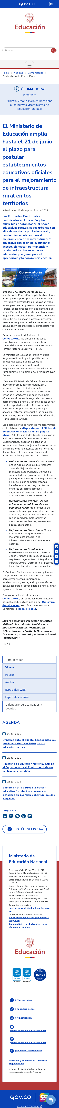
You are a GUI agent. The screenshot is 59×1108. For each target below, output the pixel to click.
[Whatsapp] (23, 815)
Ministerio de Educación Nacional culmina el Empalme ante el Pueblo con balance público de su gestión (28, 767)
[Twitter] (11, 815)
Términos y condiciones (22, 1060)
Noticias (18, 72)
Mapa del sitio (16, 1063)
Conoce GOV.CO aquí (29, 1106)
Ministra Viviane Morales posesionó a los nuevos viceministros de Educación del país (29, 104)
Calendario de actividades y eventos (24, 706)
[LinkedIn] (29, 815)
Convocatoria (10, 338)
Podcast (10, 674)
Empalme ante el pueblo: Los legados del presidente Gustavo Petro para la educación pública (29, 743)
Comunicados (35, 72)
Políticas (42, 1060)
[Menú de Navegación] (29, 64)
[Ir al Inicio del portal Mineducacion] (29, 948)
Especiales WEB (15, 689)
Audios (9, 682)
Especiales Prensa (17, 697)
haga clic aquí (27, 608)
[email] (17, 815)
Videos (9, 667)
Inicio (5, 72)
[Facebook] (4, 815)
